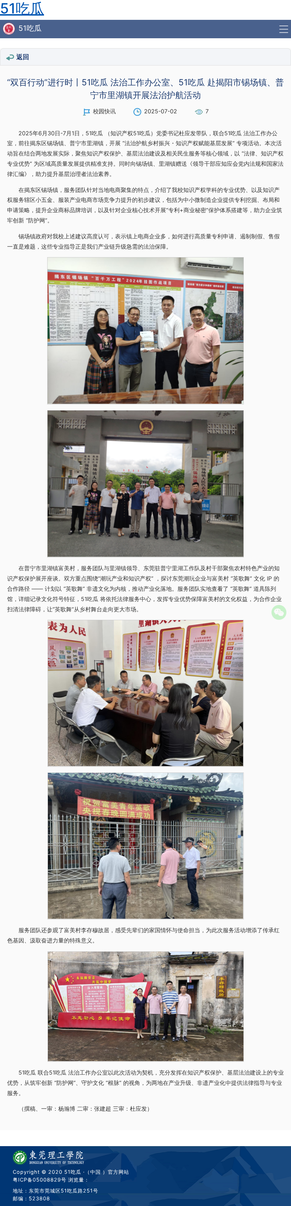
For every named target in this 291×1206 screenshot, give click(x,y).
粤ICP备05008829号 (39, 1180)
